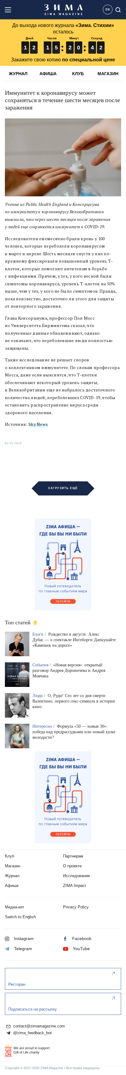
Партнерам (73, 856)
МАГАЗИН (108, 73)
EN (108, 9)
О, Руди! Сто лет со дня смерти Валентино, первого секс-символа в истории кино (73, 701)
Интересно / (44, 726)
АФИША (48, 73)
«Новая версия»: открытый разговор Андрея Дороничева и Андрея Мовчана (68, 670)
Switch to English (20, 917)
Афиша (11, 885)
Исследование (76, 875)
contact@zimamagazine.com (38, 1026)
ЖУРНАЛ (18, 73)
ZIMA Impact (74, 885)
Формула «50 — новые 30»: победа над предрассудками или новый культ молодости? (73, 732)
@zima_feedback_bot (32, 1033)
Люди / (39, 695)
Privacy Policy (76, 907)
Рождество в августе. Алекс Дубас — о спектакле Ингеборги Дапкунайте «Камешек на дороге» (74, 640)
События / (42, 665)
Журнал (12, 875)
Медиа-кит (14, 907)
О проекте (72, 866)
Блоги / (39, 634)
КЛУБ (78, 73)
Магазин (12, 866)
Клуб (9, 856)
